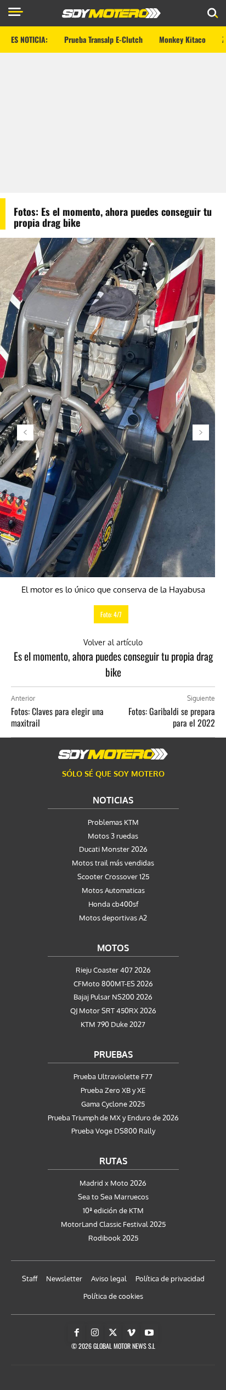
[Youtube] (149, 1333)
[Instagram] (95, 1333)
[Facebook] (77, 1333)
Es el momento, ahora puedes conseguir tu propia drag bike (113, 663)
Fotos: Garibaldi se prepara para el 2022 (171, 717)
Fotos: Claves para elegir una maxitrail (57, 717)
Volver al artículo (113, 642)
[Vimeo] (131, 1333)
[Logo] (111, 13)
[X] (113, 1333)
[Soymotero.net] (113, 754)
